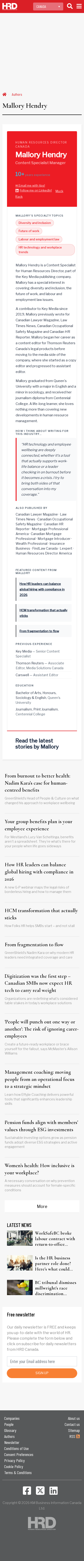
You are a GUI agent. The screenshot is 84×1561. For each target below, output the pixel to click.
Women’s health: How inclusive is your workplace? (39, 1169)
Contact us (72, 1424)
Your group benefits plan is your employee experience (38, 825)
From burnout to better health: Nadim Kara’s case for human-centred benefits (37, 783)
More (42, 1206)
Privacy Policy (14, 1460)
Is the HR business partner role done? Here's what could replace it (53, 1263)
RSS (72, 1436)
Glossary (10, 1430)
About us (74, 1418)
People (9, 1424)
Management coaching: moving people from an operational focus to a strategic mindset (39, 1079)
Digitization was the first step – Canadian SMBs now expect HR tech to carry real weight (38, 983)
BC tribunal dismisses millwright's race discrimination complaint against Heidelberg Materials (55, 1288)
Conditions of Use (16, 1448)
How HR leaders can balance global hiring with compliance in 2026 (39, 872)
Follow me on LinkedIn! (36, 190)
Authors (17, 94)
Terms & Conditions (18, 1472)
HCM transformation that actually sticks (41, 914)
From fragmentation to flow (34, 945)
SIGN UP (42, 1373)
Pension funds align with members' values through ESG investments (41, 1126)
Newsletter (11, 1442)
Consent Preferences (18, 1454)
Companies (12, 1418)
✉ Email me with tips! (30, 185)
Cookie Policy (13, 1466)
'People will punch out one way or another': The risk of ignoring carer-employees (42, 1029)
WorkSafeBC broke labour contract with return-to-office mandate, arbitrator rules (55, 1238)
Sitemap (74, 1430)
